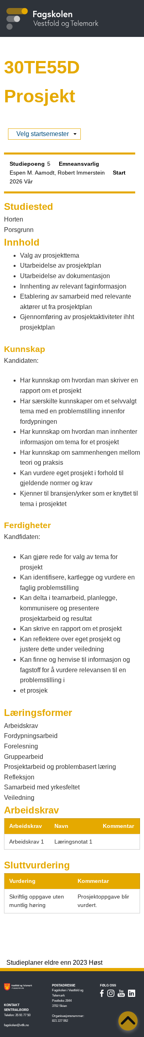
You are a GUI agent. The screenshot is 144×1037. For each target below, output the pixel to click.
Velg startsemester (42, 134)
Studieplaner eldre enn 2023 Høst (54, 962)
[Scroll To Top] (128, 1021)
